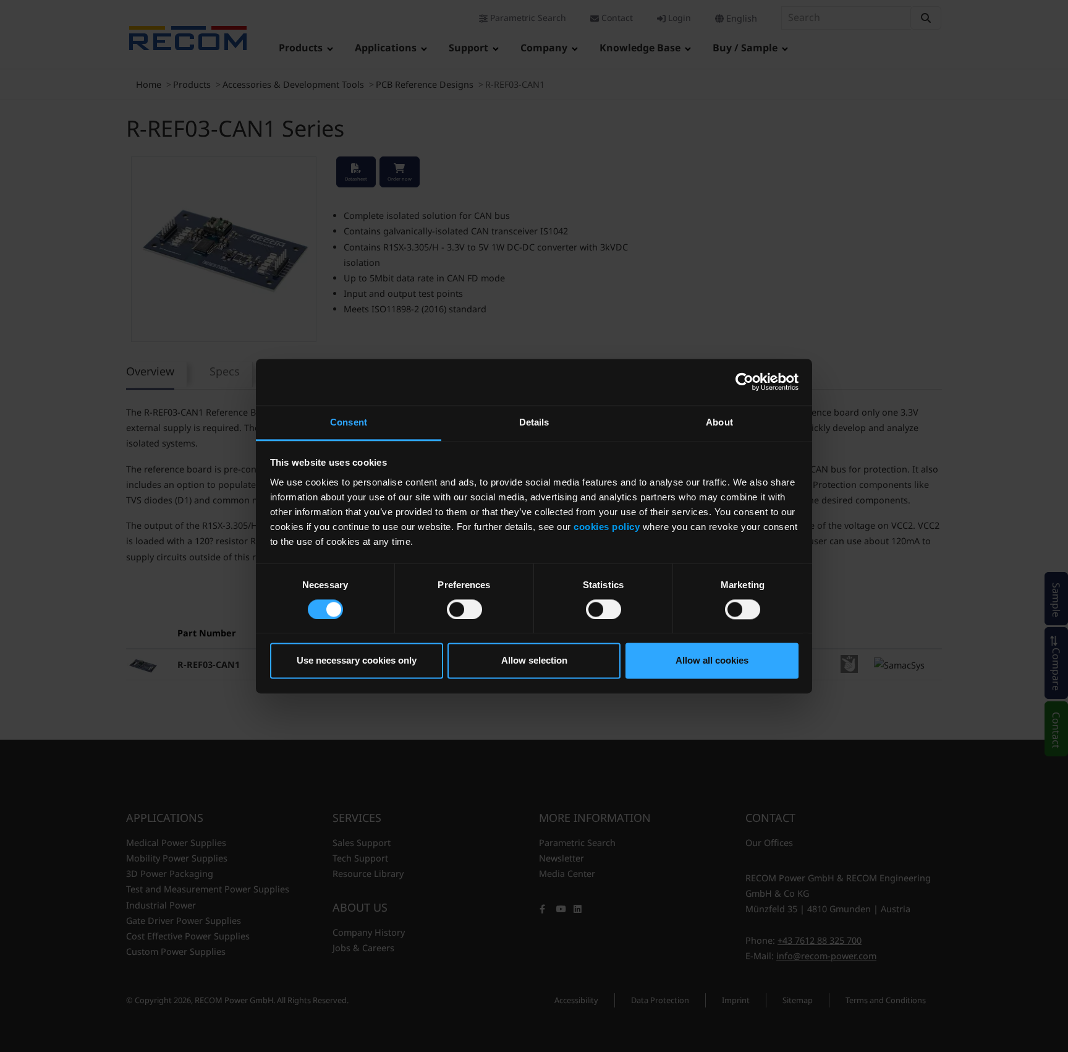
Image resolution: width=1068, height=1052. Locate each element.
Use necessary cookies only (357, 661)
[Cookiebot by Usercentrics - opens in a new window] (744, 381)
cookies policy (607, 526)
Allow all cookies (712, 661)
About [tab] (719, 422)
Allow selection (534, 661)
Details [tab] (534, 422)
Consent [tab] (348, 422)
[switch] (464, 609)
